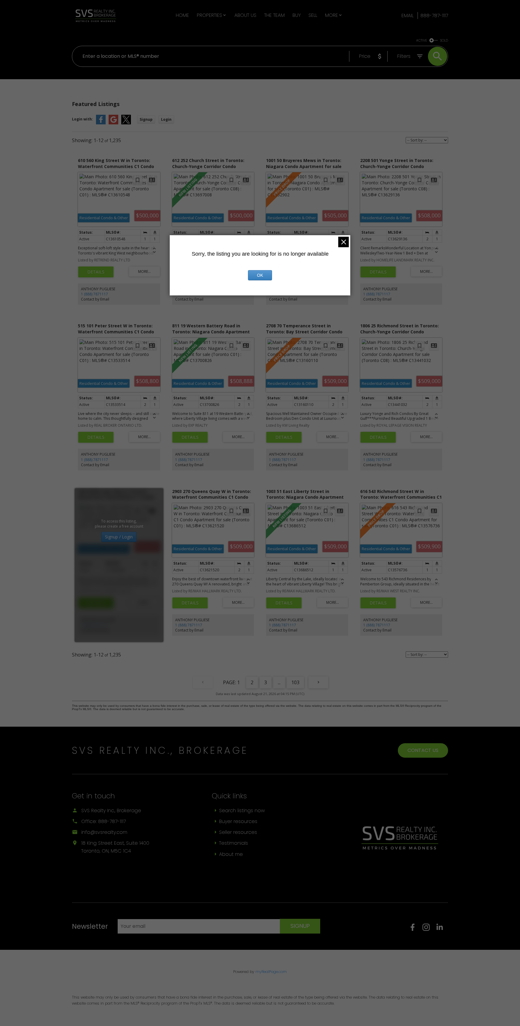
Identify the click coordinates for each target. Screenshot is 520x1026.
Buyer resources (238, 821)
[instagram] (429, 929)
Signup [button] (146, 119)
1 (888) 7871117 (94, 294)
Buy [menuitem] (296, 15)
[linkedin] (442, 929)
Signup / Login (119, 537)
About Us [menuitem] (245, 15)
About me (231, 854)
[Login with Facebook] (101, 123)
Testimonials (233, 843)
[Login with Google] (113, 123)
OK (260, 275)
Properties (209, 15)
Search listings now (242, 810)
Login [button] (166, 119)
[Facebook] (415, 929)
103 (295, 682)
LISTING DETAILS (95, 272)
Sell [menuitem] (312, 15)
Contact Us (422, 750)
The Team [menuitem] (274, 15)
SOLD (444, 40)
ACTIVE (421, 40)
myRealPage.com (271, 971)
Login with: (82, 119)
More (331, 15)
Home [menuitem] (182, 15)
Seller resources (238, 832)
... (279, 682)
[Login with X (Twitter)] (126, 123)
